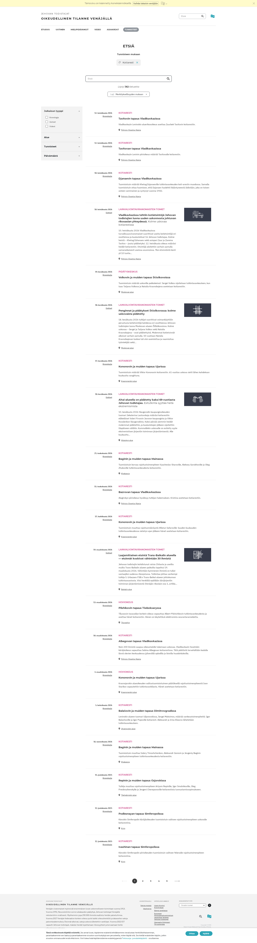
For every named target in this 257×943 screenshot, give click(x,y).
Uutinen (60, 29)
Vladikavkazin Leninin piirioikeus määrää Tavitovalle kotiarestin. (150, 154)
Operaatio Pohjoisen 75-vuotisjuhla (162, 923)
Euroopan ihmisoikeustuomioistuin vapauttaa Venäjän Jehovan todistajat (163, 916)
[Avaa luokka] (209, 905)
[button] (177, 881)
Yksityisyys (147, 909)
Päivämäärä (51, 156)
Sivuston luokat (187, 905)
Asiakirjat (113, 29)
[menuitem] (45, 30)
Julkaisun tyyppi (53, 111)
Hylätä (206, 933)
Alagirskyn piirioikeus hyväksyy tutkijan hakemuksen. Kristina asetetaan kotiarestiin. (160, 497)
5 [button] (167, 881)
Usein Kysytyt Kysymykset (159, 906)
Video (97, 29)
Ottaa (192, 933)
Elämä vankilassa (160, 911)
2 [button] (142, 881)
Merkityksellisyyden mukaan (126, 94)
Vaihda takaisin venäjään (145, 3)
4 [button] (159, 881)
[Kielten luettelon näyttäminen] (164, 3)
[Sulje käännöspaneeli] (253, 3)
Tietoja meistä (145, 906)
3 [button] (150, 881)
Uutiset (53, 122)
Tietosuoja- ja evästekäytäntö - (135, 938)
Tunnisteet (131, 29)
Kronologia (54, 117)
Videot (52, 126)
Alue (46, 137)
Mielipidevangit (79, 29)
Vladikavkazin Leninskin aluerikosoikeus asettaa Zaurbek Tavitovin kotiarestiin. (157, 124)
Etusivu (45, 29)
